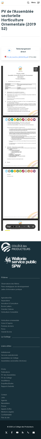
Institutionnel (5, 352)
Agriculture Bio (6, 298)
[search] (28, 2)
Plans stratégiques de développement (15, 286)
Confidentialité (6, 415)
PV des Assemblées (8, 375)
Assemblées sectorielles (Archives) (14, 361)
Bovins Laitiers (6, 306)
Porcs (3, 329)
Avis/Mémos (5, 381)
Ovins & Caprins (7, 323)
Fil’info (3, 369)
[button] (35, 2)
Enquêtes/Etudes (7, 383)
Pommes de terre (7, 326)
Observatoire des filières (10, 284)
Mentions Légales (7, 412)
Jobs (3, 397)
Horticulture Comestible (9, 312)
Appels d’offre (6, 409)
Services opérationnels (9, 355)
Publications (5, 372)
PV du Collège (6, 378)
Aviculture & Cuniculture (9, 303)
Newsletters (5, 403)
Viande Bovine (6, 332)
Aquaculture (5, 300)
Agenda (4, 400)
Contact (4, 395)
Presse (3, 406)
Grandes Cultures (7, 309)
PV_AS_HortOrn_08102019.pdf (17, 57)
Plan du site (5, 417)
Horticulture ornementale (10, 320)
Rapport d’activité (7, 386)
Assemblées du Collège (9, 358)
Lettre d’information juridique (11, 289)
